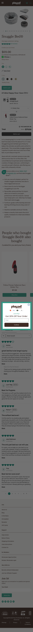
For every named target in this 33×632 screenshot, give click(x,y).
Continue (16, 325)
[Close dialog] (29, 305)
